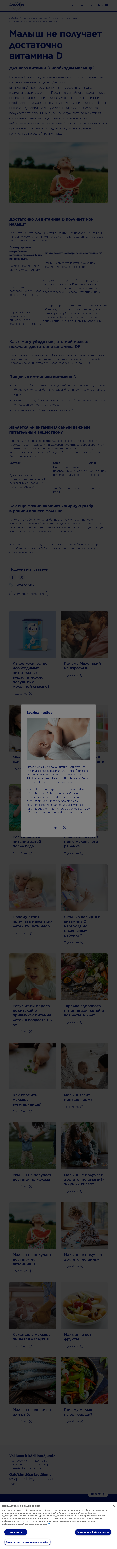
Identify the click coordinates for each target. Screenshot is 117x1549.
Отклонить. (15, 1532)
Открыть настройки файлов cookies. (27, 1542)
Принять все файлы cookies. (93, 1532)
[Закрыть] (114, 1506)
